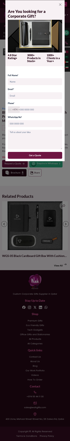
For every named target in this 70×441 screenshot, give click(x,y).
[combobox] (14, 109)
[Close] (60, 4)
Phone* (11, 103)
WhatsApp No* (15, 117)
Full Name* (13, 75)
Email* (11, 89)
